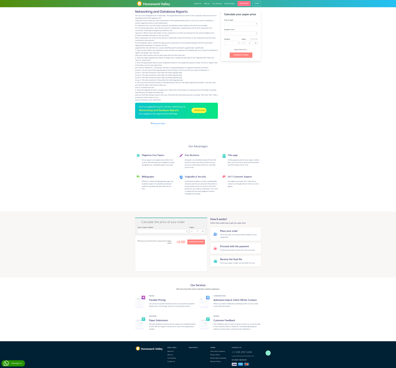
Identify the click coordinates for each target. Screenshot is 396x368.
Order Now (244, 3)
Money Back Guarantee (218, 358)
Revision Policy (215, 361)
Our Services (217, 3)
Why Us (207, 3)
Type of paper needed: (145, 227)
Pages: (192, 227)
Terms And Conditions (217, 351)
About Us (197, 3)
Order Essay (200, 110)
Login (257, 3)
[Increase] (256, 43)
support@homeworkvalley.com (243, 356)
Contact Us (171, 361)
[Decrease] (244, 43)
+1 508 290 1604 (242, 352)
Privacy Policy (229, 3)
